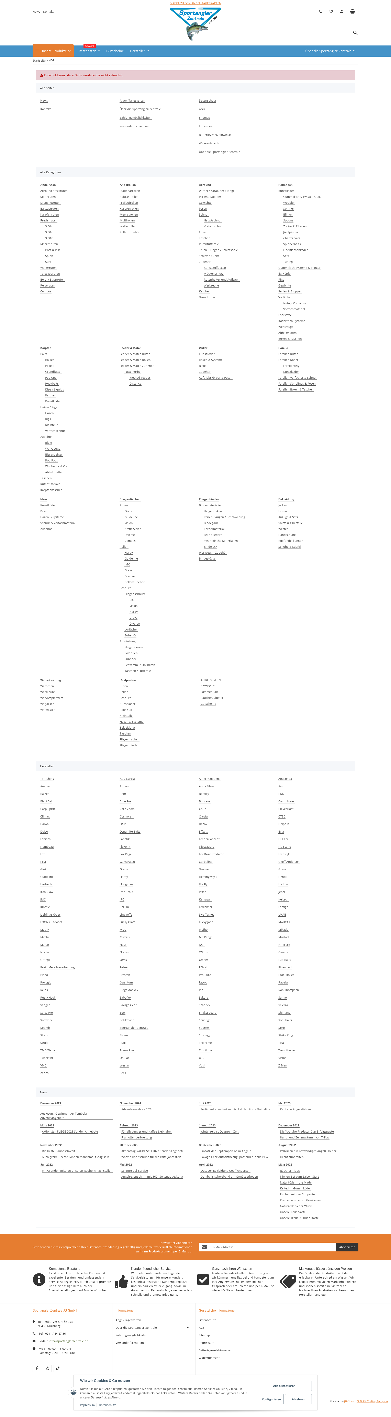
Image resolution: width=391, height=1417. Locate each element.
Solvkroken (127, 1020)
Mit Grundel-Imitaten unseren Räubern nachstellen (77, 1171)
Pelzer (124, 967)
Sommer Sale (210, 692)
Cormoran (126, 816)
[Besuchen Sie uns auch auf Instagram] (47, 1368)
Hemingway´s (208, 877)
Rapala (283, 982)
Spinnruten (48, 197)
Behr (123, 794)
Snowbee (46, 1020)
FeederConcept (209, 839)
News (36, 11)
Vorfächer (285, 297)
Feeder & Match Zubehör (137, 366)
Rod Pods (51, 460)
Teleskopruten (50, 273)
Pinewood (285, 967)
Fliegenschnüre (135, 594)
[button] (331, 11)
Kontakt (48, 11)
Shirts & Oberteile (290, 523)
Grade (124, 869)
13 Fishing (47, 779)
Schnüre (125, 588)
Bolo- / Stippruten (52, 279)
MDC (123, 929)
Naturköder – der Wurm (296, 1206)
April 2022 (206, 1164)
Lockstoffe (285, 315)
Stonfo (44, 1035)
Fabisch (45, 839)
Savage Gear (128, 1005)
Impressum (206, 1343)
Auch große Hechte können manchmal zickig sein (75, 1157)
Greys (128, 570)
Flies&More (206, 846)
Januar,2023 (207, 1125)
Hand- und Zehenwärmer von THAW (304, 1137)
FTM (43, 862)
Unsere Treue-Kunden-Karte (299, 1218)
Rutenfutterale (209, 244)
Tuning (288, 262)
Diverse (130, 535)
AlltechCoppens (209, 779)
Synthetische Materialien (221, 541)
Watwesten (47, 710)
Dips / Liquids (54, 389)
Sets (286, 256)
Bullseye (204, 801)
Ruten (124, 505)
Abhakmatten (287, 333)
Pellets (49, 366)
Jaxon (202, 892)
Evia (281, 831)
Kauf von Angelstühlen (295, 1109)
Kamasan (205, 899)
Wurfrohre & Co (56, 466)
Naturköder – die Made (296, 1182)
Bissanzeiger (54, 454)
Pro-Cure (205, 975)
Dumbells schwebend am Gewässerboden (229, 1176)
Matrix (44, 929)
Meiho (203, 929)
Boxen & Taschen (290, 339)
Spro (281, 1028)
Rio (201, 990)
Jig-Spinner (290, 232)
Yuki (202, 1065)
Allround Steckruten (54, 191)
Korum (124, 907)
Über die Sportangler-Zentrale (136, 1328)
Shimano (284, 1012)
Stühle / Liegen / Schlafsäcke (218, 250)
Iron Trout (126, 892)
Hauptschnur (213, 220)
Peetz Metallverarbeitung (57, 967)
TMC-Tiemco (48, 1050)
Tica (281, 1043)
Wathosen (47, 686)
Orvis (128, 511)
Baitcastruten (49, 208)
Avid (281, 786)
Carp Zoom (127, 809)
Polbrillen (131, 653)
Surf (48, 262)
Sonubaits (285, 1020)
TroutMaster (286, 1050)
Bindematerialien (211, 505)
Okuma (283, 952)
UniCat (124, 1058)
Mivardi (125, 937)
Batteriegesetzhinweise (215, 1350)
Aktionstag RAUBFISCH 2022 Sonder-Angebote (152, 1151)
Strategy (204, 1035)
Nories (124, 952)
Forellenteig (291, 366)
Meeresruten (49, 244)
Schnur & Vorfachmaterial (58, 523)
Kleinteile (51, 425)
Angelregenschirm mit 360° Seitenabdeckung (152, 1176)
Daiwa (44, 824)
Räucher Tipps (290, 1171)
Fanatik (125, 839)
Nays (123, 945)
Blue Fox (125, 801)
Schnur (204, 214)
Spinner (288, 208)
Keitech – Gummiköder (295, 1188)
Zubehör (205, 262)
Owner (203, 960)
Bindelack (210, 547)
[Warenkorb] (352, 11)
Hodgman (126, 884)
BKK (281, 794)
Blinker (288, 214)
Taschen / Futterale (138, 671)
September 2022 (210, 1145)
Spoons (288, 220)
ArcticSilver (206, 786)
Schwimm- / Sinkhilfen (140, 665)
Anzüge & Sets (288, 517)
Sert (122, 1012)
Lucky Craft (127, 922)
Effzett (203, 831)
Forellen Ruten (288, 354)
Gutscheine (208, 704)
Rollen (124, 547)
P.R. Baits (284, 960)
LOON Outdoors (51, 922)
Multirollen (127, 220)
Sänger (45, 1005)
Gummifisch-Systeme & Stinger (299, 268)
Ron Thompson (288, 990)
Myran (44, 945)
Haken (49, 413)
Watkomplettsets (51, 698)
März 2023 (47, 1125)
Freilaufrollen (129, 203)
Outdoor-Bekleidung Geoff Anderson (225, 1171)
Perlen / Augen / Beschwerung (224, 517)
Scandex (204, 1005)
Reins (44, 990)
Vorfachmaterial (294, 309)
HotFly (203, 884)
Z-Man (282, 1065)
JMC (127, 564)
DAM (123, 824)
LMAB (282, 914)
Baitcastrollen (129, 197)
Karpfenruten (49, 214)
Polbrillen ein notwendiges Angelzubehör (308, 1151)
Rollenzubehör (130, 232)
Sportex (204, 1028)
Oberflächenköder (295, 250)
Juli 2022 (46, 1164)
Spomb (45, 1028)
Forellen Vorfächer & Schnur (297, 377)
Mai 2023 (284, 1103)
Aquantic (126, 786)
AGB (201, 1328)
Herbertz (46, 884)
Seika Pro (46, 1012)
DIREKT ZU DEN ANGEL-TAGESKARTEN (195, 3)
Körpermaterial (214, 529)
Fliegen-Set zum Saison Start (299, 1176)
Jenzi (281, 892)
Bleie (48, 443)
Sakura (203, 997)
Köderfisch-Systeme (291, 321)
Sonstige (205, 1020)
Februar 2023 (129, 1125)
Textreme (205, 1043)
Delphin (283, 824)
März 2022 (285, 1164)
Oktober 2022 (129, 1145)
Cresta (203, 816)
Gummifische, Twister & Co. (302, 197)
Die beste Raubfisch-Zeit (58, 1151)
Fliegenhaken (213, 511)
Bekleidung (127, 727)
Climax (44, 816)
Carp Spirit (47, 809)
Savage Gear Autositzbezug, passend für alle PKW (234, 1157)
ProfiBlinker (286, 975)
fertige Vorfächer (294, 303)
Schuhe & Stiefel (289, 547)
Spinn (49, 256)
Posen (203, 208)
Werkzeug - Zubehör (213, 552)
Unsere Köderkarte (293, 1212)
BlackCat (46, 801)
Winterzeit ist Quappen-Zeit (219, 1131)
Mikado (283, 929)
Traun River (128, 1050)
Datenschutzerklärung (104, 1247)
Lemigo (283, 907)
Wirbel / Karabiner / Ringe (217, 191)
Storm (124, 1035)
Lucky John (206, 922)
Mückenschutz (214, 273)
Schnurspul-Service (134, 1171)
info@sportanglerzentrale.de (68, 1341)
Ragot (203, 982)
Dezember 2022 (288, 1125)
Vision (129, 523)
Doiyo (44, 831)
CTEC (281, 816)
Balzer (44, 794)
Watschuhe (48, 692)
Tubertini (46, 1058)
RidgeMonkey (129, 990)
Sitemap (204, 1335)
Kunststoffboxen (215, 268)
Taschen (204, 238)
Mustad (283, 937)
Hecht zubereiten (292, 1157)
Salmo (282, 997)
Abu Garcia (127, 779)
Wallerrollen (128, 226)
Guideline (131, 517)
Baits (43, 354)
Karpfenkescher (51, 490)
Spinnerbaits (292, 244)
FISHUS (283, 839)
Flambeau (47, 846)
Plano (44, 975)
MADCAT (284, 922)
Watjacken (47, 704)
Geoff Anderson (289, 862)
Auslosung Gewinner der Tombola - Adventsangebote (64, 1116)
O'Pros (203, 952)
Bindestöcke (207, 558)
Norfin (44, 952)
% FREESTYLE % (211, 680)
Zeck (123, 1073)
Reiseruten (47, 285)
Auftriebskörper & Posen (215, 377)
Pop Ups (50, 377)
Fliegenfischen (129, 739)
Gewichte (205, 203)
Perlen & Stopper (290, 291)
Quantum (126, 982)
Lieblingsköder (50, 914)
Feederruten (48, 220)
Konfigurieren (271, 1399)
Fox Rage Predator (211, 854)
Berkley (204, 794)
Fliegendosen (134, 647)
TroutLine (205, 1050)
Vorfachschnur (214, 226)
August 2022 (287, 1145)
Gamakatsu (127, 862)
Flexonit (125, 846)
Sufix (123, 1043)
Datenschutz (207, 1320)
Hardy (129, 552)
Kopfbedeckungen (290, 541)
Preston (125, 975)
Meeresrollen (129, 214)
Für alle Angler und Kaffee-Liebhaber (146, 1131)
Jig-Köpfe (284, 273)
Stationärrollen (130, 191)
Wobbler (289, 203)
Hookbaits (52, 383)
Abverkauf (207, 686)
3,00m (49, 226)
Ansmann (46, 786)
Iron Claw (46, 892)
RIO (132, 600)
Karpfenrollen (129, 208)
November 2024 (130, 1103)
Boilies (49, 360)
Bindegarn (211, 523)
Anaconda (285, 779)
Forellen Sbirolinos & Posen (297, 383)
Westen (283, 529)
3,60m (49, 238)
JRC (122, 899)
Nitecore (284, 945)
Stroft (44, 1043)
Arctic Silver (133, 529)
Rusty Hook (47, 997)
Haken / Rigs (48, 407)
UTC (201, 1058)
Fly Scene (284, 846)
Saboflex (125, 997)
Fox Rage (126, 854)
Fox (42, 854)
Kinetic (45, 907)
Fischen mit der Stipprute (297, 1194)
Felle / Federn (213, 535)
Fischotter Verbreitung (136, 1137)
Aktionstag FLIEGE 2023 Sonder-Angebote (70, 1131)
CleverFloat (285, 809)
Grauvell (204, 869)
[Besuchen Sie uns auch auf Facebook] (37, 1368)
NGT (202, 945)
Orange (45, 960)
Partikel (50, 395)
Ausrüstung (128, 641)
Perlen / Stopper (210, 197)
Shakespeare (207, 1012)
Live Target (206, 914)
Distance (135, 383)
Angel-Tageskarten (128, 1320)
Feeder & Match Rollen (135, 360)
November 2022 (51, 1145)
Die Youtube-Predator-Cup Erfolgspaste (307, 1131)
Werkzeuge (211, 285)
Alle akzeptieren (284, 1385)
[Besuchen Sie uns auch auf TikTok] (58, 1368)
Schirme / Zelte (209, 256)
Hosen (282, 511)
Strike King (285, 1035)
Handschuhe (287, 535)
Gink (43, 869)
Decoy (203, 824)
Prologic (45, 982)
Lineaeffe (126, 914)
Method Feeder (140, 377)
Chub (202, 809)
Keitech (283, 899)
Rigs (281, 279)
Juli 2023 (205, 1103)
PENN (203, 967)
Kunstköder (286, 191)
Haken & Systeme (211, 360)
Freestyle (284, 854)
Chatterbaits (291, 238)
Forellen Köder (288, 360)
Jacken (282, 505)
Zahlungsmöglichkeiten (131, 1335)
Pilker (44, 511)
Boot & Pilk (52, 250)
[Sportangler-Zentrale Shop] (195, 42)
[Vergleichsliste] (321, 11)
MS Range (206, 937)
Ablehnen (298, 1399)
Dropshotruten (50, 203)
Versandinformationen (131, 1343)
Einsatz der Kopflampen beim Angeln (226, 1151)
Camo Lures (286, 801)
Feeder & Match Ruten (135, 354)
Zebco (44, 1073)
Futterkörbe (133, 372)
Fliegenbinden (129, 745)
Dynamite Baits (130, 831)
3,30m (49, 232)
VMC (43, 1065)
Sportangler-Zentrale (134, 1028)
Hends (282, 877)
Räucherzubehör (212, 698)
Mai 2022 (126, 1164)
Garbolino (205, 862)
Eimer (203, 232)
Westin (124, 1065)
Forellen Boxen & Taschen (296, 389)
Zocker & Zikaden (295, 226)
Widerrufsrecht (209, 1358)
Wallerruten (48, 268)
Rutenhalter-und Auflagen (221, 279)
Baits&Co (126, 710)
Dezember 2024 (50, 1103)
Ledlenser (205, 907)
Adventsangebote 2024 (137, 1109)
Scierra (283, 1005)
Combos (45, 291)
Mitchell (45, 937)
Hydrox (283, 884)
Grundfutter (207, 297)
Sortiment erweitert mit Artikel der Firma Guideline (235, 1109)
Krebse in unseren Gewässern (300, 1200)
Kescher (204, 291)
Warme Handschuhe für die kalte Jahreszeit (151, 1157)
